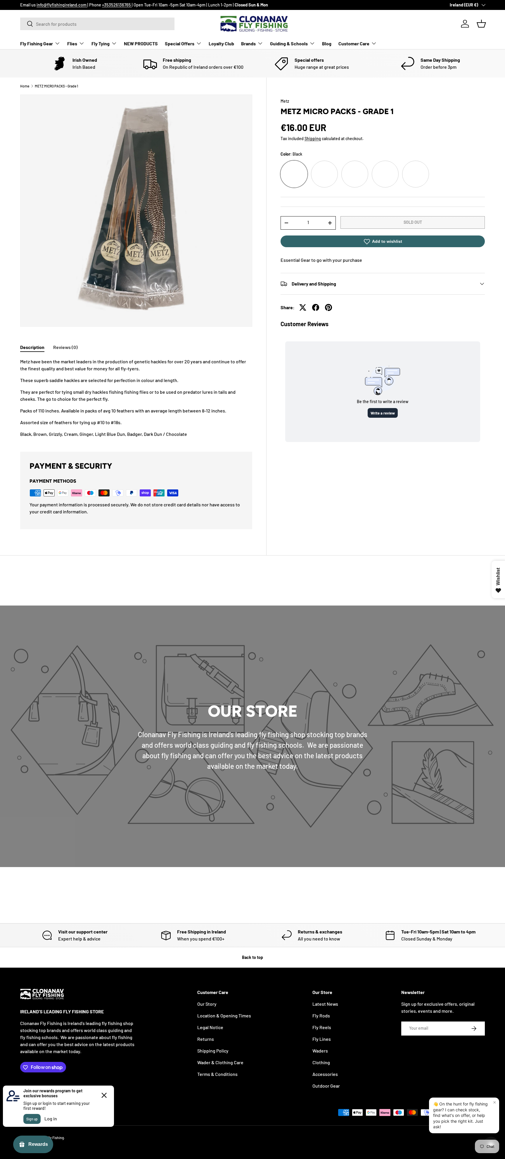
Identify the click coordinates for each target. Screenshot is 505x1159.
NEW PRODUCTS (141, 43)
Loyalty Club (221, 43)
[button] (481, 23)
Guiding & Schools (289, 43)
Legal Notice (210, 1027)
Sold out (413, 222)
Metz (285, 101)
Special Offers (179, 43)
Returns (205, 1039)
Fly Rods (321, 1015)
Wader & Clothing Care (220, 1062)
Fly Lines (321, 1039)
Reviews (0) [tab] (65, 347)
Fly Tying (100, 43)
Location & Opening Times (224, 1015)
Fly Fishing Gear (36, 43)
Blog (326, 43)
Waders (320, 1050)
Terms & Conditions (217, 1074)
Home (24, 86)
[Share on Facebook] (315, 307)
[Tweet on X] (302, 307)
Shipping (313, 138)
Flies (72, 43)
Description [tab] (32, 347)
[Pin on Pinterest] (328, 307)
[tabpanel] (136, 398)
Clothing (321, 1062)
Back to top (252, 957)
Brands (248, 43)
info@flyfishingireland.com (62, 4)
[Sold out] (324, 174)
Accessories (325, 1074)
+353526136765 (117, 4)
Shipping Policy (213, 1050)
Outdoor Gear (326, 1086)
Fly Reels (321, 1027)
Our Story (207, 1004)
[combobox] (97, 24)
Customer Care (353, 43)
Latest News (325, 1004)
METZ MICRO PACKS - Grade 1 (56, 86)
